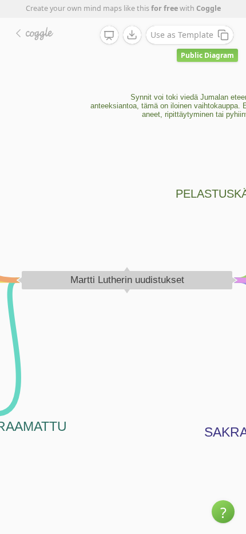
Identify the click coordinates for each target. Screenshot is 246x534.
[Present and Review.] (109, 35)
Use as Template (181, 34)
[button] (223, 511)
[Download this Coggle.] (132, 35)
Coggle (208, 8)
